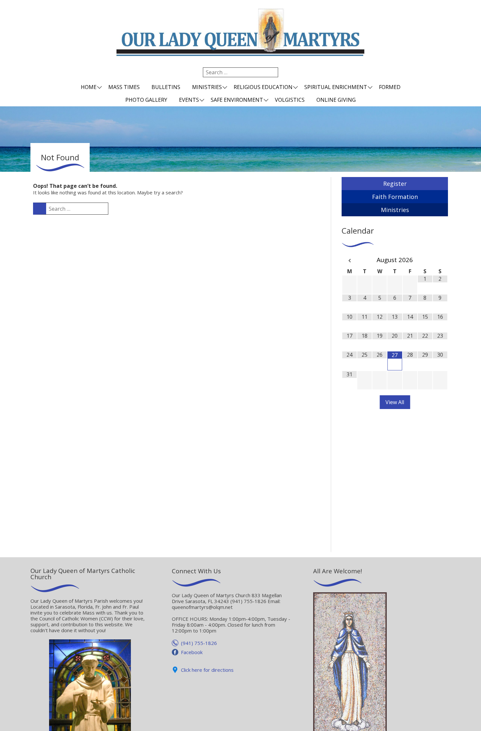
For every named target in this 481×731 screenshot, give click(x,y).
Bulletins (165, 87)
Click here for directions (207, 670)
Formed (390, 87)
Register (395, 183)
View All (394, 402)
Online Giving (336, 99)
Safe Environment (237, 99)
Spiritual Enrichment (335, 87)
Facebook (192, 652)
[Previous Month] (349, 261)
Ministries (207, 87)
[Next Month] (440, 261)
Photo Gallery (146, 99)
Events (189, 99)
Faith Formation (395, 197)
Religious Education (263, 87)
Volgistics (290, 99)
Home (89, 87)
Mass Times (124, 87)
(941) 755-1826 (199, 643)
